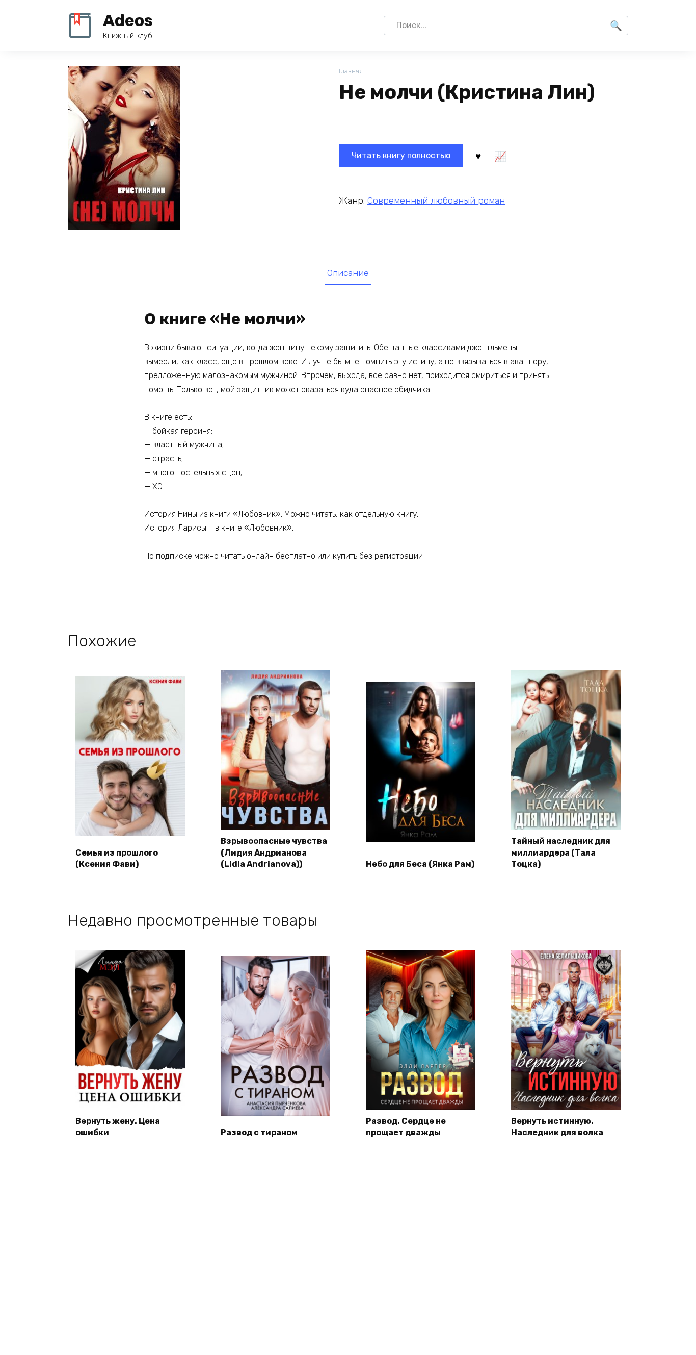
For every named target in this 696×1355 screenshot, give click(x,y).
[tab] (347, 273)
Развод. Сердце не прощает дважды (406, 1126)
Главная (351, 71)
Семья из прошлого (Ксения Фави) (116, 858)
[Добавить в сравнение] (500, 155)
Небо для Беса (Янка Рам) (420, 864)
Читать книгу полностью (401, 155)
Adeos (128, 20)
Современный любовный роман (436, 200)
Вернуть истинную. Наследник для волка (557, 1126)
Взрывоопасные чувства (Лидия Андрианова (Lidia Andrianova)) (274, 852)
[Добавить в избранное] (478, 155)
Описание (348, 273)
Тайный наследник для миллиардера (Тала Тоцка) (560, 852)
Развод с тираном (259, 1132)
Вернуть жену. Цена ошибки (117, 1126)
